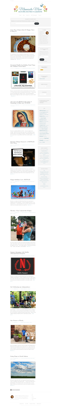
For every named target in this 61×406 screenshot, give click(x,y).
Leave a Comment (33, 68)
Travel (41, 142)
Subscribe (36, 23)
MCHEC (40, 127)
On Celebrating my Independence (20, 287)
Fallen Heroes (46, 114)
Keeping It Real (27, 212)
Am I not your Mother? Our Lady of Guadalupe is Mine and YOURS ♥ (21, 102)
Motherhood (30, 181)
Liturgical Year (42, 125)
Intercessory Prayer (43, 123)
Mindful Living (46, 127)
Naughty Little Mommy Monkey (44, 180)
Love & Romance (47, 125)
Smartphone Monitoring (42, 138)
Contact (44, 183)
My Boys (31, 358)
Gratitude (29, 358)
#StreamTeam (24, 68)
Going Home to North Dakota (19, 356)
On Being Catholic (45, 133)
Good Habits (43, 118)
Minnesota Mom (30, 7)
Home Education (45, 121)
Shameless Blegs (45, 136)
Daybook (46, 113)
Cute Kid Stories (42, 113)
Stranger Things (45, 140)
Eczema (44, 114)
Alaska (46, 110)
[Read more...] (19, 59)
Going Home (25, 358)
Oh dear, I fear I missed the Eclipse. (21, 210)
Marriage (46, 126)
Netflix (27, 68)
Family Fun (27, 181)
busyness (47, 112)
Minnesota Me (31, 212)
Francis (28, 322)
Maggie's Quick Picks (42, 126)
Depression (41, 114)
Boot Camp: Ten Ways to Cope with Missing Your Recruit (44, 153)
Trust (44, 142)
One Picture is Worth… (17, 320)
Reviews (29, 68)
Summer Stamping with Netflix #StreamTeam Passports (19, 253)
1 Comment (14, 182)
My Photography (34, 398)
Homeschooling (44, 122)
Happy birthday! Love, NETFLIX (20, 179)
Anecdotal (22, 322)
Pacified (44, 184)
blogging (43, 112)
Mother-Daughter (45, 128)
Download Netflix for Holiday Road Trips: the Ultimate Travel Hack (22, 66)
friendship (46, 116)
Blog (44, 170)
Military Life (42, 127)
